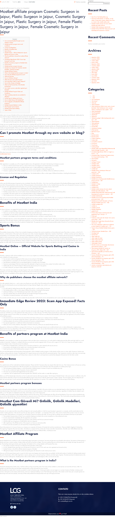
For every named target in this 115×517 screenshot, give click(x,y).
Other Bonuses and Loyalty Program (13, 80)
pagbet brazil (95, 211)
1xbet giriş (94, 116)
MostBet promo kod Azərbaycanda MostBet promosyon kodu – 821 (102, 198)
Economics (94, 143)
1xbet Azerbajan (96, 104)
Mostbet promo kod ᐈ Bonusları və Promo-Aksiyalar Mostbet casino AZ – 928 (102, 201)
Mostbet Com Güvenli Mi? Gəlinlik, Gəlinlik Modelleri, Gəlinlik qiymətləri (15, 68)
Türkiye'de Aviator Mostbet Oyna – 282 (101, 231)
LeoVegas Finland (96, 162)
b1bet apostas (95, 130)
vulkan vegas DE (96, 236)
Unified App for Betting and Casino (13, 98)
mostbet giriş (95, 182)
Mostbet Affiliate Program (11, 71)
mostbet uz (94, 206)
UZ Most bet (94, 235)
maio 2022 (94, 76)
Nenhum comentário (81, 2)
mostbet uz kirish (96, 207)
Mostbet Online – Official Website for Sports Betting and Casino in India (16, 53)
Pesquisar (91, 1)
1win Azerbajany (96, 99)
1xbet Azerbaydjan (96, 111)
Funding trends (95, 147)
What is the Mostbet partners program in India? (16, 73)
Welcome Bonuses (9, 76)
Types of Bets (8, 110)
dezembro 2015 (95, 82)
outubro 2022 (95, 67)
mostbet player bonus (5, 154)
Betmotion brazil (96, 131)
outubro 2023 (95, 61)
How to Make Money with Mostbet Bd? (14, 100)
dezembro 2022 (96, 64)
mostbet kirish (95, 187)
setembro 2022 (95, 69)
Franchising (94, 145)
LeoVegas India (95, 164)
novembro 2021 (95, 77)
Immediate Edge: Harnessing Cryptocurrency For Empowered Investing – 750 (103, 156)
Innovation (94, 160)
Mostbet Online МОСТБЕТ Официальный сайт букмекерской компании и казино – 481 (103, 193)
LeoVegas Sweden (96, 167)
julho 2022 (94, 72)
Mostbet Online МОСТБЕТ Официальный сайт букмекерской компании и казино (103, 29)
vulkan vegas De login (97, 238)
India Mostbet (95, 158)
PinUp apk (94, 216)
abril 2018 (94, 81)
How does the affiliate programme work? (15, 74)
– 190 (93, 96)
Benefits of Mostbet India (11, 49)
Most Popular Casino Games (12, 107)
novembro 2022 (96, 66)
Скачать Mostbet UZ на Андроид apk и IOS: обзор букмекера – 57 (103, 255)
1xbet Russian (95, 125)
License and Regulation (10, 47)
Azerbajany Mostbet (96, 128)
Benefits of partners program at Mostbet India (16, 63)
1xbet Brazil (94, 115)
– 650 (93, 98)
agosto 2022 (95, 71)
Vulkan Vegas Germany (97, 240)
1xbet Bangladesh (96, 113)
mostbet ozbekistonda (97, 196)
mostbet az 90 (95, 174)
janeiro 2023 (95, 62)
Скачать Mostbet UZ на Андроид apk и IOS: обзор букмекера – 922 (103, 262)
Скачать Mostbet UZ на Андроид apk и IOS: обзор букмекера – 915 (103, 259)
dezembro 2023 (96, 57)
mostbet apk (94, 169)
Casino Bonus (8, 64)
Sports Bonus (8, 51)
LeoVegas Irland (95, 165)
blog (93, 133)
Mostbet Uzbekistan (96, 209)
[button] (57, 516)
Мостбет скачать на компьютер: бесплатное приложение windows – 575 (103, 245)
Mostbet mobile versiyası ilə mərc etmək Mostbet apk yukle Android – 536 (102, 190)
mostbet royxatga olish (97, 204)
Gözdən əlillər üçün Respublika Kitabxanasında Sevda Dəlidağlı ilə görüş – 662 (103, 149)
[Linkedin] (11, 507)
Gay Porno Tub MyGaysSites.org (100, 17)
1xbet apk (94, 103)
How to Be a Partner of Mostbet (12, 83)
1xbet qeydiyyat (95, 123)
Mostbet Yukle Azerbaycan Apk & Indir (101, 27)
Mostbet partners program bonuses (13, 66)
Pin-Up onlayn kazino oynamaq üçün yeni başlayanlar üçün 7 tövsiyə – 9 (102, 213)
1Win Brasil (94, 101)
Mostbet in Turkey (96, 184)
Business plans (95, 135)
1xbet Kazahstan (95, 121)
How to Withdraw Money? (11, 78)
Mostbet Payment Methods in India (13, 105)
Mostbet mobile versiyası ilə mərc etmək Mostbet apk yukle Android (102, 24)
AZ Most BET (95, 126)
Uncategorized (95, 233)
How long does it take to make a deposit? (15, 81)
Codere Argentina (96, 138)
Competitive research (97, 142)
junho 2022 (94, 74)
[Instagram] (14, 507)
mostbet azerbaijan (96, 175)
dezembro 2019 (95, 79)
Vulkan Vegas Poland (97, 241)
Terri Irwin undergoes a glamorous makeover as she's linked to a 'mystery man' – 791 (103, 225)
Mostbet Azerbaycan (97, 177)
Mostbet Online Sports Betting (12, 108)
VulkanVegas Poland (96, 243)
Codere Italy (94, 140)
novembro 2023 (96, 59)
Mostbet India (95, 186)
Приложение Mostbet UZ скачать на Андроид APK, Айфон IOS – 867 (101, 249)
